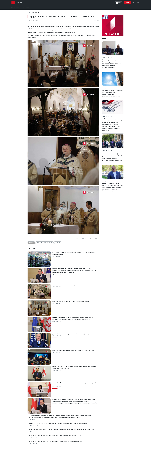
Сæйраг (30, 12)
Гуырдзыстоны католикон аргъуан (44, 242)
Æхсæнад (31, 242)
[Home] (13, 2)
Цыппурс (58, 242)
